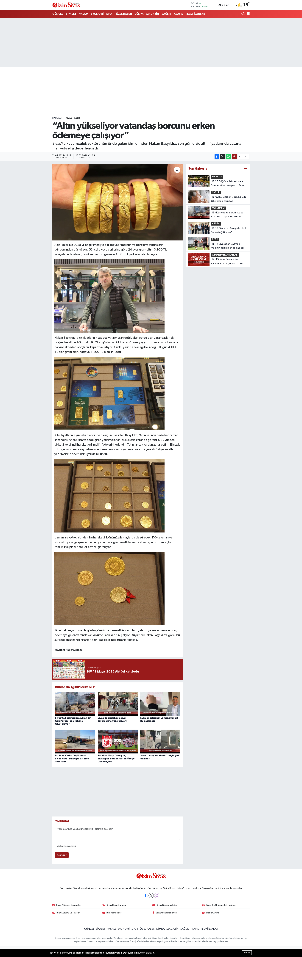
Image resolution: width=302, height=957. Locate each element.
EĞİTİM (216, 224)
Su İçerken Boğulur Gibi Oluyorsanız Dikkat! (228, 199)
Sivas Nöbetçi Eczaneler (68, 905)
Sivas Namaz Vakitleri (167, 905)
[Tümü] (245, 168)
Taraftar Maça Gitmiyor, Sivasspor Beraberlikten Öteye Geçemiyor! (116, 758)
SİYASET (71, 14)
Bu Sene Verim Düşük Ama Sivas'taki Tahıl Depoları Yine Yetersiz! (72, 758)
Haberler (57, 118)
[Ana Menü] (247, 14)
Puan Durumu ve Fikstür (68, 913)
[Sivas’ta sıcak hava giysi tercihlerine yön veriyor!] (118, 703)
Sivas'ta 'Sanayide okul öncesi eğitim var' (228, 230)
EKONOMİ (97, 14)
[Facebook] (145, 895)
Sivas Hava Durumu (116, 905)
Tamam (247, 952)
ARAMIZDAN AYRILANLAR (225, 255)
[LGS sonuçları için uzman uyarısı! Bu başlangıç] (160, 703)
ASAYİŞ (178, 14)
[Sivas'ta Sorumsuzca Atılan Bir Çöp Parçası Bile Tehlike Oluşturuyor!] (75, 703)
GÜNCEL (57, 14)
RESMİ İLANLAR (195, 14)
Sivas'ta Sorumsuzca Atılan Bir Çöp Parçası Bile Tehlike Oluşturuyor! (73, 721)
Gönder (62, 855)
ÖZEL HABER (124, 14)
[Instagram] (156, 895)
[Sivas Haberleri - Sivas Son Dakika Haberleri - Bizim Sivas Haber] (66, 5)
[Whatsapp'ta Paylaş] (228, 156)
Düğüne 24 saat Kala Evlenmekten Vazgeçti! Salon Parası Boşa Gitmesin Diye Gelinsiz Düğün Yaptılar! (228, 184)
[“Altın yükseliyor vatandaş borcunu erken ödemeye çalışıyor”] (117, 202)
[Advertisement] (151, 43)
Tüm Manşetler (113, 913)
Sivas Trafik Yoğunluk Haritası (220, 905)
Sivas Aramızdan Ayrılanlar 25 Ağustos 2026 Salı (227, 262)
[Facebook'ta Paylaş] (217, 156)
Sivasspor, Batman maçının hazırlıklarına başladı (227, 246)
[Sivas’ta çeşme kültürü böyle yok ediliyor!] (160, 741)
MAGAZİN (152, 14)
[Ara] (243, 14)
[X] (151, 895)
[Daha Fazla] (234, 156)
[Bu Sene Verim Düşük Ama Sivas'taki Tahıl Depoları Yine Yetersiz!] (75, 741)
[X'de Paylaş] (222, 156)
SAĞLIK (166, 14)
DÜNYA (139, 14)
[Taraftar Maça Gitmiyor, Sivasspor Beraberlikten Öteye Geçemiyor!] (118, 741)
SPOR (109, 14)
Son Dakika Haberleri (166, 913)
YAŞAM (83, 14)
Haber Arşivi (212, 913)
